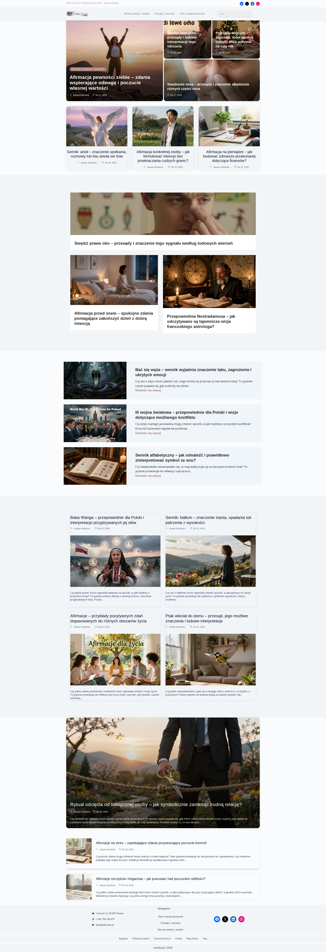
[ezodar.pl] (77, 13)
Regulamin (123, 938)
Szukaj (247, 14)
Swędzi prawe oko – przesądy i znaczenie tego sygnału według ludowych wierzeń (153, 243)
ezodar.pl (159, 947)
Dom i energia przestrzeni (192, 13)
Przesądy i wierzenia (165, 13)
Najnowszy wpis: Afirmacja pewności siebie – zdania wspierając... (93, 3)
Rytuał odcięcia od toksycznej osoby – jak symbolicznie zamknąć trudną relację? (156, 804)
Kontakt (178, 938)
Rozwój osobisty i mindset (136, 13)
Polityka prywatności (140, 938)
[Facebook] (241, 4)
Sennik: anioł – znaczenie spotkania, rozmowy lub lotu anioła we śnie (97, 154)
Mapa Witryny (192, 938)
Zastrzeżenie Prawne (162, 938)
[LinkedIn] (252, 4)
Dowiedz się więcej (148, 390)
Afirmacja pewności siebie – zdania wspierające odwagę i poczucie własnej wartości (110, 83)
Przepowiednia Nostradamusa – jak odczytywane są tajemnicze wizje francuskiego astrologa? (201, 321)
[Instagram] (258, 4)
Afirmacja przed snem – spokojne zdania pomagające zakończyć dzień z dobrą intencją (113, 318)
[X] (247, 4)
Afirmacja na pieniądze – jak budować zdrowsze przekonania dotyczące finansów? (229, 156)
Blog (205, 938)
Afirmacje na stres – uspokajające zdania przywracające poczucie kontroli (151, 843)
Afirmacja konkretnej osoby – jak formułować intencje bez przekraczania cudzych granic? (163, 156)
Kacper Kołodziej (81, 95)
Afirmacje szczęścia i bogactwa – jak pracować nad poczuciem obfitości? (150, 879)
